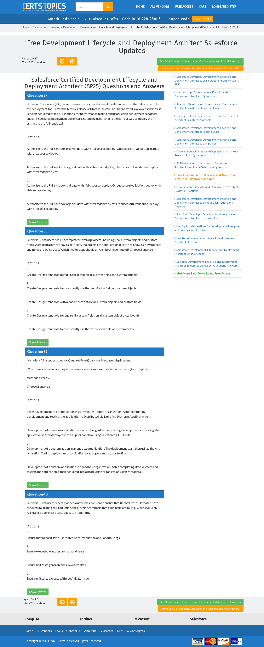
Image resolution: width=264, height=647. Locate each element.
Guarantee (106, 630)
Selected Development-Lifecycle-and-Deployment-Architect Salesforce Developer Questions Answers (206, 263)
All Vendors (159, 6)
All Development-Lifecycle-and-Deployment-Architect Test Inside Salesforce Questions (202, 165)
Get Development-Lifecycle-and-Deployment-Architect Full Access (200, 61)
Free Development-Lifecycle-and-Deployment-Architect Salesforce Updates (207, 177)
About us (90, 630)
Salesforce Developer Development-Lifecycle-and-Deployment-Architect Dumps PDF (206, 141)
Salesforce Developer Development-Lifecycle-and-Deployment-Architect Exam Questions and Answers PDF (207, 80)
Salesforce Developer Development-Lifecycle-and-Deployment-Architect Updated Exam (206, 216)
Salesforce (39, 27)
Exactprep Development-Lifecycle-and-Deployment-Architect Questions (207, 239)
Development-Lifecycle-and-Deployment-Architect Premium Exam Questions (206, 153)
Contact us (73, 630)
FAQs (59, 630)
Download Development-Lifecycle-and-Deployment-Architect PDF (201, 68)
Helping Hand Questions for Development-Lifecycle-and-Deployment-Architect (207, 228)
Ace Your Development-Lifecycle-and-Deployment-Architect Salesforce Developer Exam (206, 106)
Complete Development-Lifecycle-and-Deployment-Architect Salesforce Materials (207, 117)
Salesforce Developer (63, 27)
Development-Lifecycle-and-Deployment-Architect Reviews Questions (206, 188)
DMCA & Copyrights (131, 630)
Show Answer (37, 222)
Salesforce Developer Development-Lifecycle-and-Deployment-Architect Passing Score (206, 129)
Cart (202, 6)
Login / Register (224, 6)
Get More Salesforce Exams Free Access (203, 273)
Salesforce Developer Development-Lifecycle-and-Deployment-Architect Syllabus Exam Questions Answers (206, 202)
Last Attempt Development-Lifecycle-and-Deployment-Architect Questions (201, 94)
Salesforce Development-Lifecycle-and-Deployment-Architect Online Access (207, 251)
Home (140, 6)
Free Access (184, 6)
